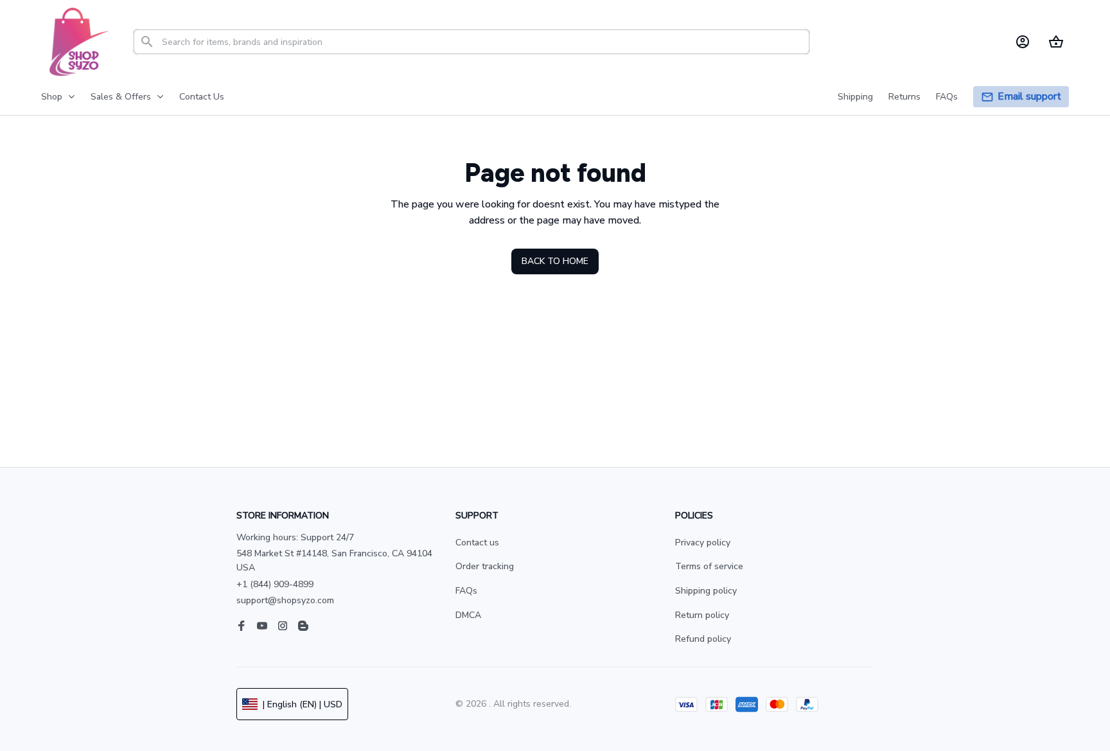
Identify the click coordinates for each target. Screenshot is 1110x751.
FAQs (466, 591)
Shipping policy (706, 591)
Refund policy (703, 639)
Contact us (477, 542)
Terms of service (709, 566)
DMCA (468, 615)
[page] (1029, 97)
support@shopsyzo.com (285, 600)
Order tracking (484, 566)
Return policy (702, 615)
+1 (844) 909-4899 (274, 584)
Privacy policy (702, 542)
